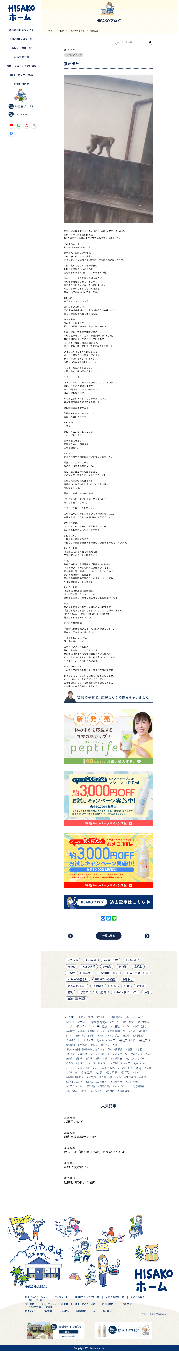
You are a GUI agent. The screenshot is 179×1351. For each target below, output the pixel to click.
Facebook (107, 1310)
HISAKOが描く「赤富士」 (42, 1306)
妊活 (92, 1035)
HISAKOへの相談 (105, 979)
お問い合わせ (21, 84)
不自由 (101, 1054)
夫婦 (148, 1068)
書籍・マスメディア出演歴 (21, 66)
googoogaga (99, 1021)
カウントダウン (99, 1063)
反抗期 (83, 1044)
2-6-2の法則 (74, 1040)
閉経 (79, 1058)
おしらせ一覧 (21, 56)
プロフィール (61, 1297)
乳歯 (94, 1044)
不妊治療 (117, 1058)
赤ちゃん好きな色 (105, 1068)
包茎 (129, 1049)
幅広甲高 (112, 1072)
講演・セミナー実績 (21, 75)
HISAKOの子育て (74, 54)
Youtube (47, 1310)
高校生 (138, 966)
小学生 (87, 973)
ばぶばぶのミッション (21, 29)
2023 (70, 1063)
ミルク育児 (89, 966)
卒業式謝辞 (140, 1026)
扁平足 (125, 1072)
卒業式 (71, 1031)
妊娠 (113, 986)
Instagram (81, 1310)
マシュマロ (86, 1017)
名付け (111, 1091)
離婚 (69, 1058)
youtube (140, 1063)
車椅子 (71, 1054)
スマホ (92, 1077)
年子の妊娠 (101, 1026)
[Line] (114, 918)
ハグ (69, 1026)
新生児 (140, 986)
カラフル (85, 1068)
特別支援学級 (127, 1040)
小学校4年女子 (75, 1077)
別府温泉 (87, 1072)
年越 (115, 1063)
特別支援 (145, 1040)
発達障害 (139, 1086)
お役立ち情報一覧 (21, 48)
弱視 (126, 1035)
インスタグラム (118, 1054)
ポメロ (89, 1040)
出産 (126, 986)
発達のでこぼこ (76, 986)
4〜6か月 (91, 960)
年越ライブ (126, 1068)
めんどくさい (122, 1086)
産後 (70, 992)
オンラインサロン (77, 1021)
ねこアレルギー (135, 1058)
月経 (89, 1058)
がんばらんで (74, 1081)
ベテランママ (74, 1086)
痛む (101, 1035)
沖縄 (146, 992)
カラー (71, 1068)
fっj (139, 1068)
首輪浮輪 (105, 1086)
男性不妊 (102, 1058)
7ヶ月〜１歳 (111, 960)
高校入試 (137, 1054)
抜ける (105, 1044)
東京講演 (144, 1021)
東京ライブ (83, 1026)
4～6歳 (122, 966)
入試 (149, 1054)
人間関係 (139, 1035)
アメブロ (114, 1035)
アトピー (103, 1017)
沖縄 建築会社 (117, 1031)
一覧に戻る (108, 935)
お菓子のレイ (97, 1031)
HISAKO (71, 1017)
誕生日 (81, 1063)
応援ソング (30, 1310)
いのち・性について (125, 992)
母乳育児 (101, 992)
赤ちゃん (73, 960)
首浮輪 (91, 1086)
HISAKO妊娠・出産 (137, 973)
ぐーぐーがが (135, 1017)
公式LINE (64, 1310)
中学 (126, 1026)
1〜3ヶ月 (131, 960)
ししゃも (116, 1077)
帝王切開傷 (133, 1081)
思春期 (71, 1044)
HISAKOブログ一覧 (21, 39)
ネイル (138, 1072)
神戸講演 (131, 1077)
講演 (143, 1077)
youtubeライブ (106, 1040)
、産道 (116, 1026)
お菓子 (144, 1031)
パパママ (72, 1072)
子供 (103, 1077)
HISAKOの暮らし (77, 979)
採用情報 (127, 1304)
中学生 (71, 973)
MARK (71, 966)
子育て (84, 992)
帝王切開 (129, 1021)
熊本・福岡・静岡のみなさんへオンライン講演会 (95, 1049)
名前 (84, 1091)
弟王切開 (72, 1091)
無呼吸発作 (86, 1054)
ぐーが (115, 1021)
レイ (69, 1035)
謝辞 (82, 1031)
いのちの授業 (137, 1297)
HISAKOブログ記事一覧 (87, 1297)
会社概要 (29, 1304)
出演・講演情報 (76, 998)
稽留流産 (124, 1091)
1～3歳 (107, 966)
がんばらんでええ (97, 1081)
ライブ (126, 1063)
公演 (99, 1072)
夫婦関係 (98, 986)
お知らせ (128, 979)
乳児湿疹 (118, 1017)
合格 (139, 1049)
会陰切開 (117, 1081)
